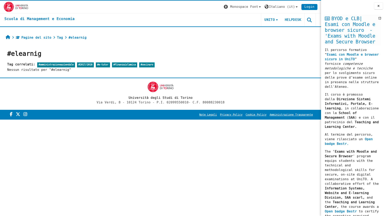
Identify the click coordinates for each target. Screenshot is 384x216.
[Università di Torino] (16, 6)
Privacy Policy (231, 115)
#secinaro (147, 64)
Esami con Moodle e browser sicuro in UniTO (352, 56)
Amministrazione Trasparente (291, 115)
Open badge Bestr (341, 211)
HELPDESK (293, 19)
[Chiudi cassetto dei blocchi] (378, 6)
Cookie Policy (256, 115)
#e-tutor (102, 64)
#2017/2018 (85, 64)
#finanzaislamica (124, 64)
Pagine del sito (36, 37)
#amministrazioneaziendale (56, 64)
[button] (242, 7)
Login (309, 6)
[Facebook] (11, 114)
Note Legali (208, 115)
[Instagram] (25, 114)
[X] (18, 114)
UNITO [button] (269, 19)
